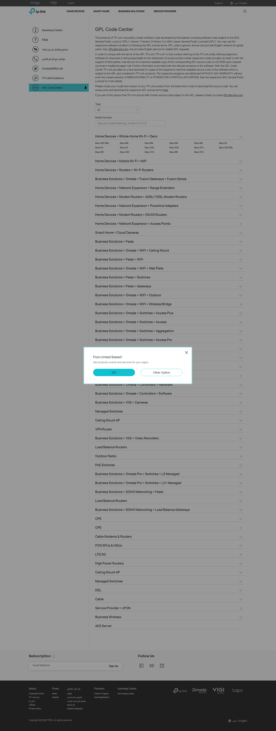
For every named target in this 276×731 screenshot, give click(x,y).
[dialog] (138, 365)
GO (114, 372)
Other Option (161, 372)
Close (186, 352)
